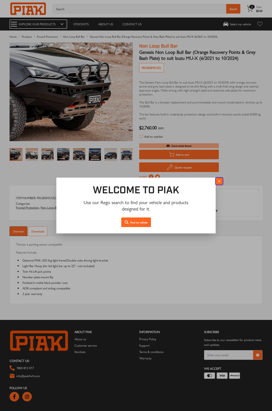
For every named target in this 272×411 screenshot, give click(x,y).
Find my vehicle (139, 222)
